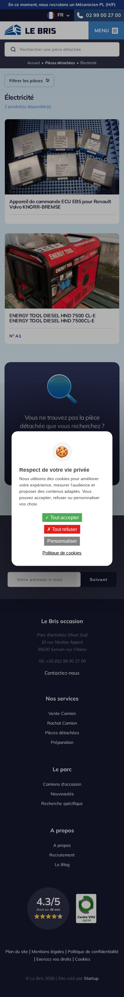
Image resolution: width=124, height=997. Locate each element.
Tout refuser (64, 529)
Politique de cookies (62, 552)
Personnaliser (62, 541)
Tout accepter (64, 517)
